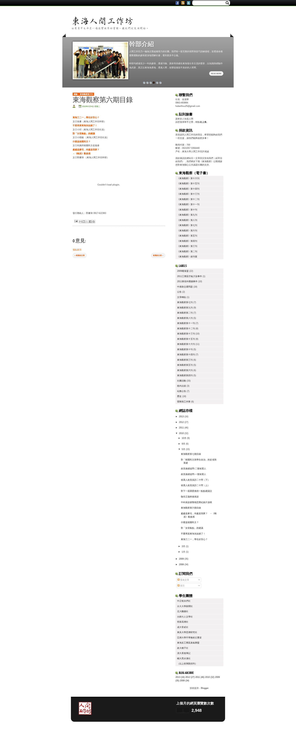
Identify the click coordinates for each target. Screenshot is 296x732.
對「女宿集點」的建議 (84, 133)
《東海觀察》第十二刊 (188, 199)
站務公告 (181, 391)
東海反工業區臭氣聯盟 (188, 642)
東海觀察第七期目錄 (191, 454)
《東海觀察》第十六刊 (188, 178)
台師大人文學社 (185, 616)
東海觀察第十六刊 (186, 344)
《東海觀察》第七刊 (187, 225)
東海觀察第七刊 (185, 302)
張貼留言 (77, 249)
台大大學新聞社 (185, 606)
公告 (179, 292)
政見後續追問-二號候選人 (193, 468)
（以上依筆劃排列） (187, 663)
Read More (216, 73)
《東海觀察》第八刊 (187, 220)
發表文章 (184, 580)
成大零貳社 (182, 627)
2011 (181, 427)
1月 (184, 551)
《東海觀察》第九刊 (187, 215)
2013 (181, 416)
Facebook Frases (191, 726)
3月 (184, 546)
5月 (184, 449)
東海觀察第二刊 (185, 312)
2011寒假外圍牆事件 (187, 281)
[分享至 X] (87, 221)
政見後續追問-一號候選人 (193, 474)
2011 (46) (199, 677)
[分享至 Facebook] (90, 221)
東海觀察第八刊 (185, 318)
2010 (181, 433)
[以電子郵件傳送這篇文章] (80, 221)
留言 (182, 585)
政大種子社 (182, 648)
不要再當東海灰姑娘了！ (193, 533)
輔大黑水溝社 (183, 658)
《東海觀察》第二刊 (187, 251)
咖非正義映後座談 (190, 496)
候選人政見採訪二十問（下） (195, 480)
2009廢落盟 (183, 271)
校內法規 (181, 386)
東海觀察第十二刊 (186, 328)
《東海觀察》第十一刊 (188, 204)
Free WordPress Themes (165, 726)
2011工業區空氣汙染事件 (189, 276)
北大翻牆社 (182, 611)
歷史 (179, 396)
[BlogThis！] (83, 221)
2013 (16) (180, 677)
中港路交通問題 (185, 286)
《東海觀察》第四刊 (187, 241)
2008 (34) (184, 680)
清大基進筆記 (183, 653)
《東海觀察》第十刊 (187, 209)
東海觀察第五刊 (185, 365)
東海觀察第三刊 (185, 360)
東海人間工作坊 (104, 726)
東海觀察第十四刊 (186, 354)
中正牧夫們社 (183, 601)
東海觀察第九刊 (185, 307)
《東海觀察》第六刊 (187, 230)
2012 (181, 422)
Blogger (204, 688)
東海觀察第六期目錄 (191, 507)
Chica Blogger (142, 726)
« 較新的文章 (80, 255)
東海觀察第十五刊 (186, 339)
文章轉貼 (181, 297)
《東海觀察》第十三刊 (188, 194)
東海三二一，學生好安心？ (194, 539)
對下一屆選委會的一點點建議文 (196, 491)
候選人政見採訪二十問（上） (195, 485)
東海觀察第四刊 (185, 375)
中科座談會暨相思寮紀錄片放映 (196, 502)
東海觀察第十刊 (185, 349)
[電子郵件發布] (76, 221)
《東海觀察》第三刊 (187, 246)
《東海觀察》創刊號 (187, 256)
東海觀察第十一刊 (186, 323)
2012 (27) (190, 677)
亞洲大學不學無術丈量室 (189, 637)
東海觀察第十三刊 (186, 333)
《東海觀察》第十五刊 (188, 183)
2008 (181, 564)
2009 (181, 559)
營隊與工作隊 (183, 401)
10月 (184, 438)
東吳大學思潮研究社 (187, 632)
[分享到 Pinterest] (93, 221)
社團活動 (181, 380)
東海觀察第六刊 (86, 94)
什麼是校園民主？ (190, 522)
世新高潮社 (182, 622)
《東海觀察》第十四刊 (188, 188)
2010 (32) (209, 677)
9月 (184, 443)
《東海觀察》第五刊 (187, 235)
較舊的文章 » (158, 255)
